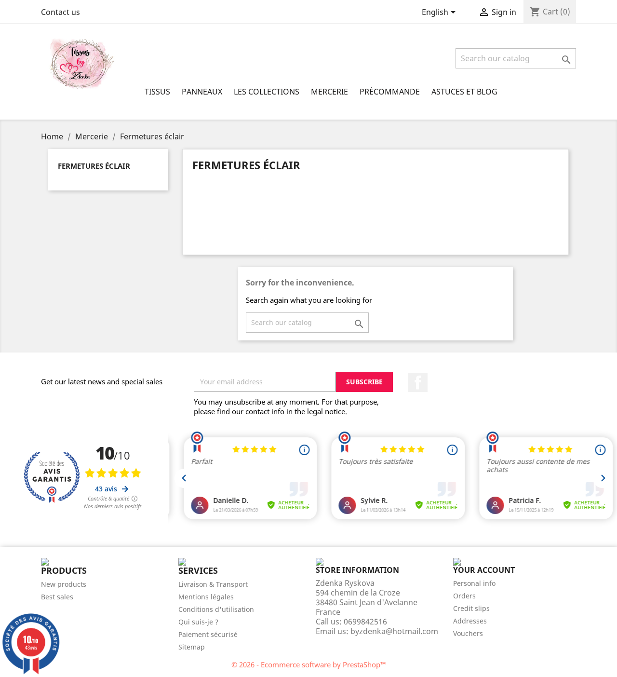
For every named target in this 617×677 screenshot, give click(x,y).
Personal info (474, 583)
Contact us (60, 12)
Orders (464, 595)
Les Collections (266, 91)
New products (63, 584)
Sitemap (191, 646)
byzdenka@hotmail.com (394, 631)
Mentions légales (206, 596)
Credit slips (471, 608)
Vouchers (468, 633)
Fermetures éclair (94, 166)
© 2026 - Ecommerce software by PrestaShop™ (308, 664)
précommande (390, 91)
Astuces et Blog (464, 91)
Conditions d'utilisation (216, 609)
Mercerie (329, 91)
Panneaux (202, 91)
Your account (484, 570)
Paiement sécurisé (208, 634)
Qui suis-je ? (198, 621)
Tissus (157, 91)
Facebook (418, 382)
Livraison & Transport (213, 584)
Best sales (57, 596)
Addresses (470, 620)
